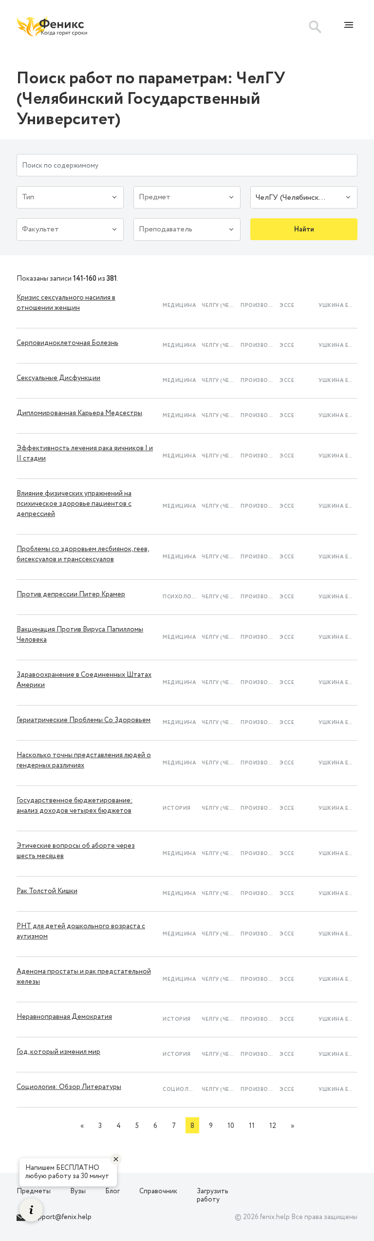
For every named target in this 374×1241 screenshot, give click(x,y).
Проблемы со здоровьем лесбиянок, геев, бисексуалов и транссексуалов (83, 554)
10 (230, 1126)
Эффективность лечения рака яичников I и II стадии (85, 453)
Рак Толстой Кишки (47, 891)
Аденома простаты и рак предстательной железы (84, 977)
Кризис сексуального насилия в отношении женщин (66, 303)
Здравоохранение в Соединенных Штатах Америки (84, 680)
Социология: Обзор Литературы (69, 1087)
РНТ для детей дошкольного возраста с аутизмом (81, 931)
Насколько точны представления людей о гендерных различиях (84, 760)
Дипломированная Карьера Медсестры (79, 413)
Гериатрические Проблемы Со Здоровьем (83, 720)
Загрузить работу (212, 1195)
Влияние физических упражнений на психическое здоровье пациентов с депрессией (74, 504)
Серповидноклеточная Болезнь (67, 343)
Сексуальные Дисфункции (58, 378)
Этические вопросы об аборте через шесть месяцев (76, 851)
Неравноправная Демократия (64, 1017)
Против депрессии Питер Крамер (71, 594)
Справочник (158, 1191)
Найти (304, 229)
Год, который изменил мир (58, 1052)
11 (252, 1126)
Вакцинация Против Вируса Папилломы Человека (80, 635)
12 (272, 1126)
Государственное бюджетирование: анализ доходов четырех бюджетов (74, 806)
